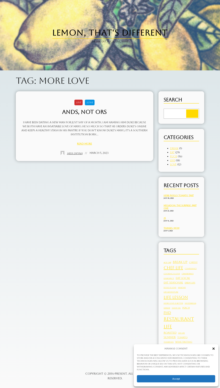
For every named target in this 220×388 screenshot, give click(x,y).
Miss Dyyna (74, 153)
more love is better (173, 303)
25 (165, 218)
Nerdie (167, 308)
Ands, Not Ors (84, 111)
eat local (183, 278)
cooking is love (172, 274)
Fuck (173, 156)
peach (186, 308)
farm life (190, 282)
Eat (172, 152)
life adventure (171, 292)
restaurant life (179, 322)
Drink (174, 148)
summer (170, 337)
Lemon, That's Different (110, 32)
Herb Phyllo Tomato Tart (179, 195)
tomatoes (169, 342)
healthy (182, 288)
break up (180, 262)
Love (89, 102)
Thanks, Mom (171, 228)
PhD (167, 313)
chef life (173, 267)
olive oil (176, 308)
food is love (170, 288)
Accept (176, 378)
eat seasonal (173, 282)
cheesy (193, 262)
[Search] (192, 113)
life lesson (176, 297)
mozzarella (190, 303)
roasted (170, 332)
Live (78, 102)
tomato (182, 337)
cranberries (188, 274)
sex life (181, 333)
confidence (191, 269)
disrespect (169, 278)
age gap (167, 262)
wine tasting (183, 342)
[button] (213, 348)
